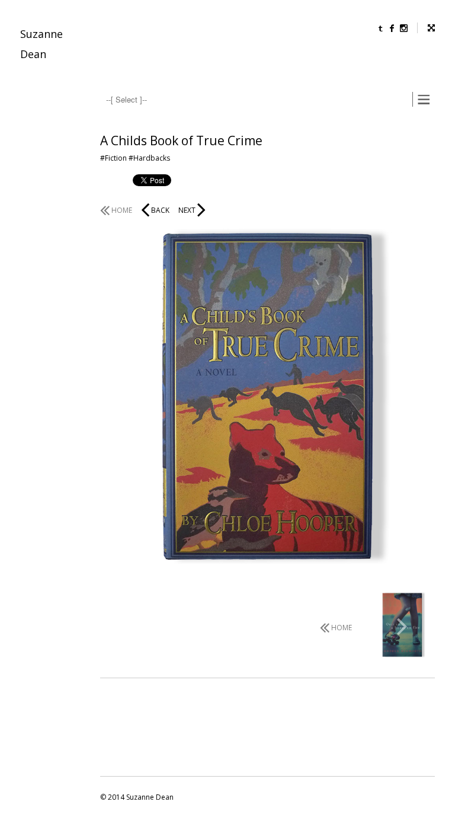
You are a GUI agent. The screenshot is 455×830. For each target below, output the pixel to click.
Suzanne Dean (41, 44)
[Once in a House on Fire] (402, 626)
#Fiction (113, 158)
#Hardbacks (149, 158)
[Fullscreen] (426, 28)
